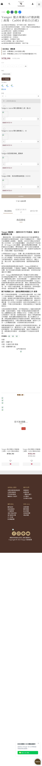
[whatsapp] (15, 12)
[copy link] (19, 12)
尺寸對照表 (6, 79)
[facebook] (12, 12)
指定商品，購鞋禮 (9, 49)
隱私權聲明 (26, 538)
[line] (8, 12)
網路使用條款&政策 (16, 538)
